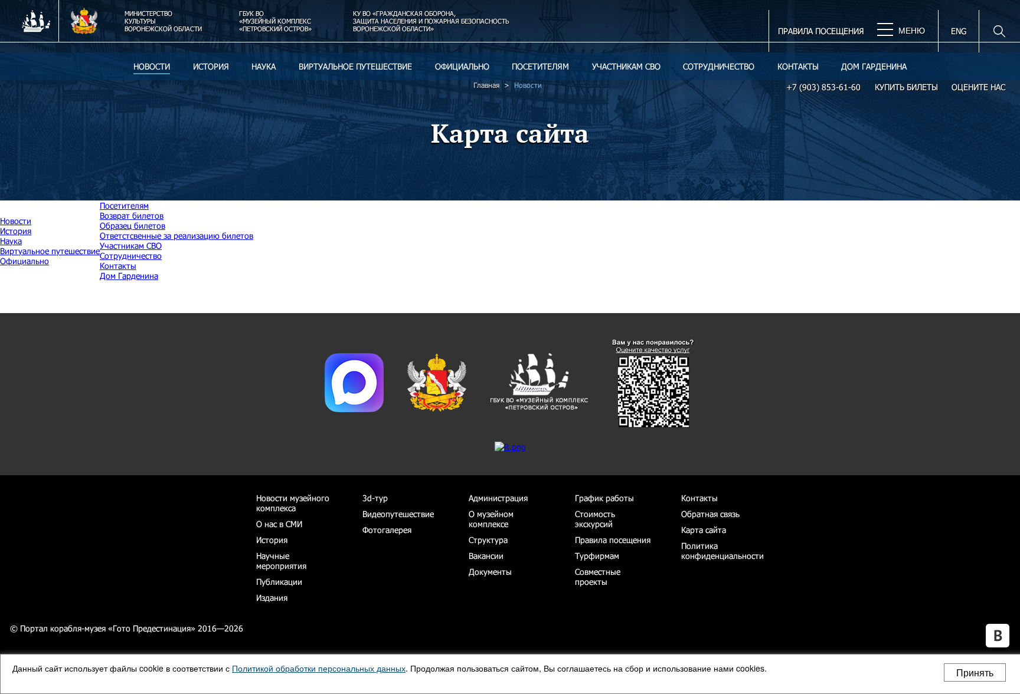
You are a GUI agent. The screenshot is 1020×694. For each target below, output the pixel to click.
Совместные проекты (597, 577)
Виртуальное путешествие (355, 66)
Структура (488, 540)
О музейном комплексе (491, 519)
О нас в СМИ (279, 524)
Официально (462, 66)
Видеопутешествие (398, 514)
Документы (490, 572)
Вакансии (486, 556)
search (992, 31)
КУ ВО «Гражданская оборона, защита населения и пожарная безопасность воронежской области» (431, 20)
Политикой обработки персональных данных (319, 668)
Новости (151, 66)
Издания (271, 598)
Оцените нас (978, 87)
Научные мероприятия (281, 561)
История (211, 66)
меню (910, 30)
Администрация (498, 498)
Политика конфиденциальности (722, 551)
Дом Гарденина (874, 66)
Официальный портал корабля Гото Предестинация (29, 17)
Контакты (798, 66)
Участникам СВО (626, 66)
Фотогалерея (386, 530)
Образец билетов (132, 226)
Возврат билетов (132, 215)
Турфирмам (597, 556)
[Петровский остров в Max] (354, 409)
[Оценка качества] (653, 425)
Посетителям (540, 66)
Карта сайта (703, 530)
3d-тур (375, 498)
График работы (604, 498)
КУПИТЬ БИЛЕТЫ (906, 87)
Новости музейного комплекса (292, 503)
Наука (263, 66)
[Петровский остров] (539, 408)
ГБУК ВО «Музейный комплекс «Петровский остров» (275, 20)
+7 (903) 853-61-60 (823, 87)
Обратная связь (710, 514)
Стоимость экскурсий (595, 519)
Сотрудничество (718, 66)
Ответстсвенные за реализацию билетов (176, 236)
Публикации (279, 582)
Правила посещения (821, 31)
